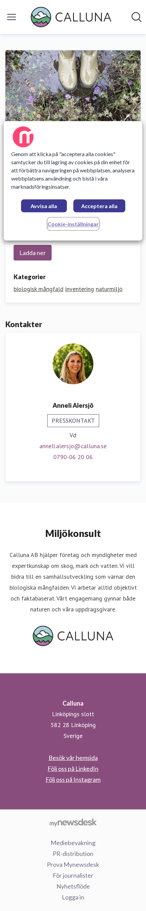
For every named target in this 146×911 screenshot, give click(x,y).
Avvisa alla (44, 206)
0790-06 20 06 (73, 457)
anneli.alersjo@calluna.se (73, 446)
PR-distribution (73, 853)
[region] (73, 180)
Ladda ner (32, 252)
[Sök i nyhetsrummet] (136, 17)
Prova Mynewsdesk (73, 864)
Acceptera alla (99, 206)
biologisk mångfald (38, 289)
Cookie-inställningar (73, 224)
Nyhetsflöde (73, 886)
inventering (79, 289)
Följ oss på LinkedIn (73, 768)
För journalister (73, 875)
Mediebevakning (73, 842)
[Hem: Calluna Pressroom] (71, 17)
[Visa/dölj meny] (11, 17)
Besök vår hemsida (73, 757)
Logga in (73, 897)
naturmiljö (109, 289)
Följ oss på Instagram (73, 779)
